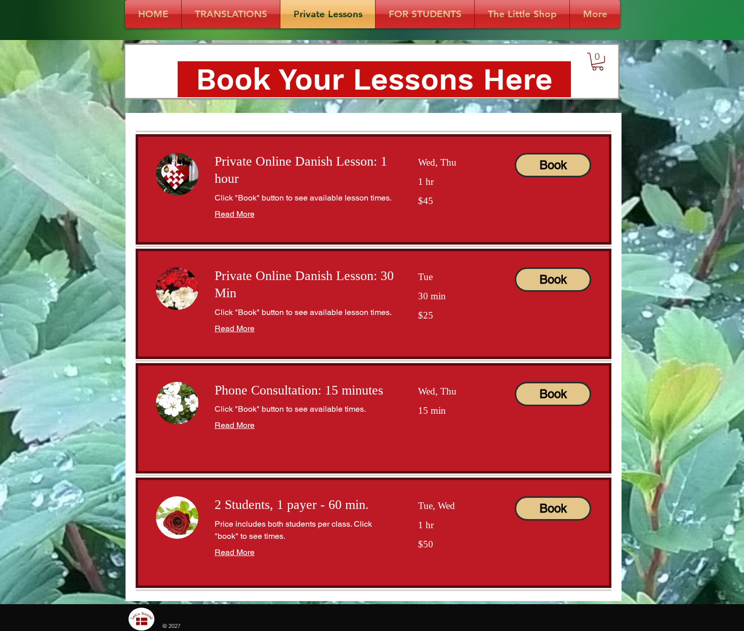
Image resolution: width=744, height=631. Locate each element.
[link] (304, 170)
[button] (597, 61)
